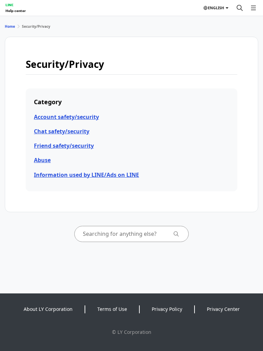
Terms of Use (112, 309)
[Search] (240, 8)
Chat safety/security (61, 131)
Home (10, 26)
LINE (9, 4)
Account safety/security (66, 117)
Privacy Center (223, 309)
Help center (15, 10)
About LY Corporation (48, 309)
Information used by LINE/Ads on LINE (86, 175)
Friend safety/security (64, 145)
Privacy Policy (167, 309)
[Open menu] (253, 8)
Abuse (42, 160)
